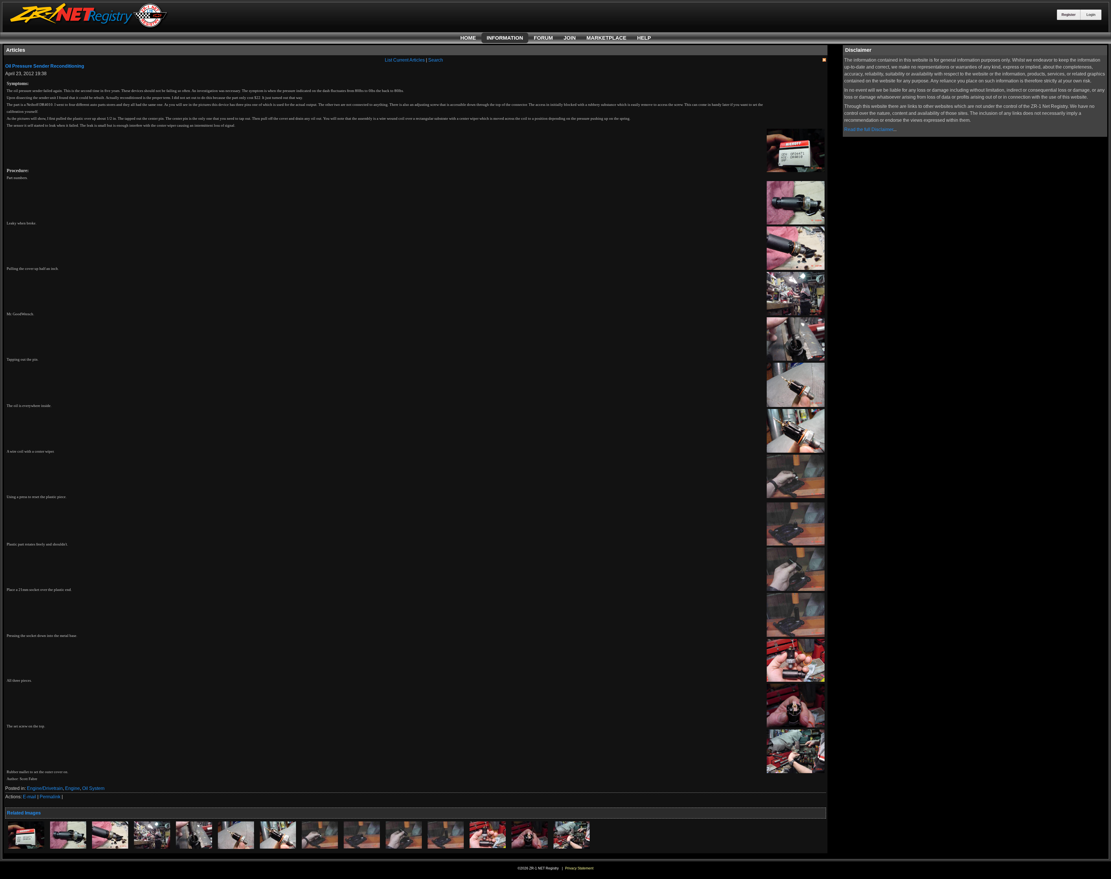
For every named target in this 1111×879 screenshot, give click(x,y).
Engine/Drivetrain (45, 788)
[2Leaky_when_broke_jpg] (68, 847)
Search (435, 60)
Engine (72, 788)
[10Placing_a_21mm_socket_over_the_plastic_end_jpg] (404, 847)
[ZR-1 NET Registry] (89, 27)
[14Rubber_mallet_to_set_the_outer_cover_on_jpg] (571, 847)
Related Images (24, 812)
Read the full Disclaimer (868, 129)
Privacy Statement (579, 868)
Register (1069, 15)
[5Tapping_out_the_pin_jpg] (194, 847)
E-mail (29, 796)
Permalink (50, 796)
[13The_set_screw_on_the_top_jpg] (530, 847)
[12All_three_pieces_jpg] (488, 846)
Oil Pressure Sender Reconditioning (44, 66)
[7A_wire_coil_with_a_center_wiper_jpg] (278, 847)
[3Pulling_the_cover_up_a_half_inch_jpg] (110, 847)
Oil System (93, 788)
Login (1090, 15)
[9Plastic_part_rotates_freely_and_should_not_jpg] (362, 846)
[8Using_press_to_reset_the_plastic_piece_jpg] (320, 847)
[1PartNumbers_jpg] (26, 847)
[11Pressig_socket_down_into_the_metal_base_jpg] (446, 847)
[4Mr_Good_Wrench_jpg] (152, 847)
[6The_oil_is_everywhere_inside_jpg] (236, 847)
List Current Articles (405, 60)
